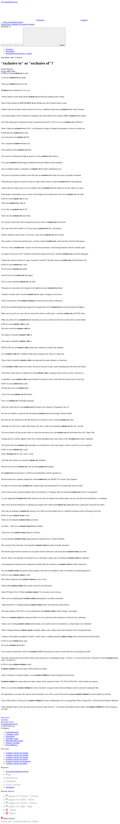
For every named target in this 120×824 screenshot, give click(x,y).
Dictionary (9, 49)
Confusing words (12, 734)
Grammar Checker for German (17, 757)
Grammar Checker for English (17, 753)
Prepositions (10, 51)
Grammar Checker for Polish (16, 763)
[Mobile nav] (2, 22)
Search (61, 45)
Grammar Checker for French (17, 759)
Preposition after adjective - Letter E (19, 53)
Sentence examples (13, 743)
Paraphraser (10, 787)
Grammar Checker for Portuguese (18, 761)
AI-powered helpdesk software (17, 771)
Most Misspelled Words (14, 741)
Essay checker (13, 784)
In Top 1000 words (8, 71)
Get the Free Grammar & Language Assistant (17, 24)
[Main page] (9, 2)
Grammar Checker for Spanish (17, 755)
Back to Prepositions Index (13, 22)
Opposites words (12, 739)
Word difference (12, 745)
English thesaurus (12, 732)
